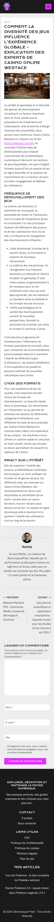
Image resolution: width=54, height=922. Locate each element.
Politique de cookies (27, 848)
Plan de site (27, 858)
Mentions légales (27, 853)
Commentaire (13, 656)
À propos (27, 818)
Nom (9, 707)
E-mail (10, 722)
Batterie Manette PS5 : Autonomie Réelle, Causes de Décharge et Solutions (13, 608)
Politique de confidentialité (27, 843)
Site (8, 737)
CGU (27, 837)
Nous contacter (27, 823)
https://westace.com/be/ (19, 143)
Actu (7, 22)
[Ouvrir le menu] (48, 6)
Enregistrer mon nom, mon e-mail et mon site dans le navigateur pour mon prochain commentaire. (27, 749)
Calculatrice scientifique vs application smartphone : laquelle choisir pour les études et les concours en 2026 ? (41, 615)
